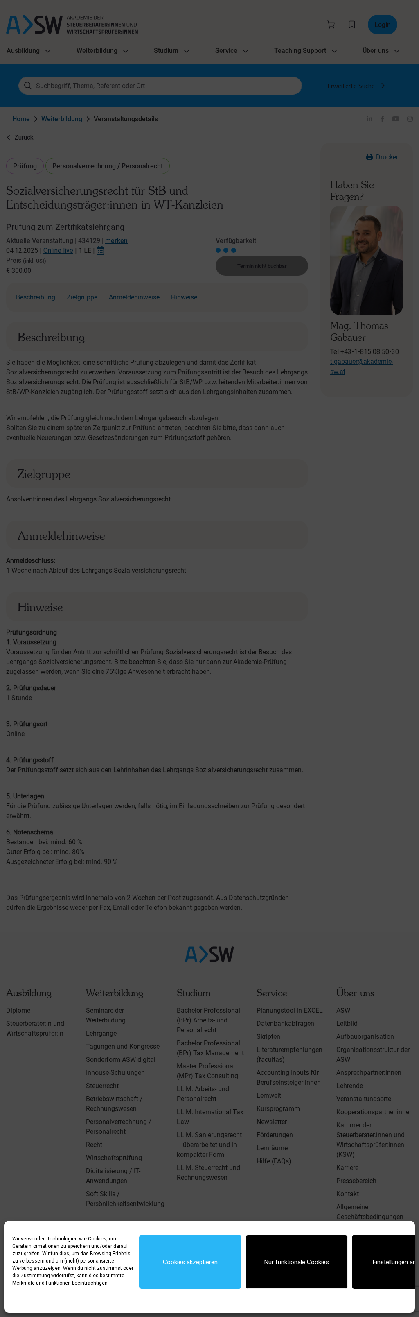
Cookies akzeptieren (190, 1262)
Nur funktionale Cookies (296, 1262)
